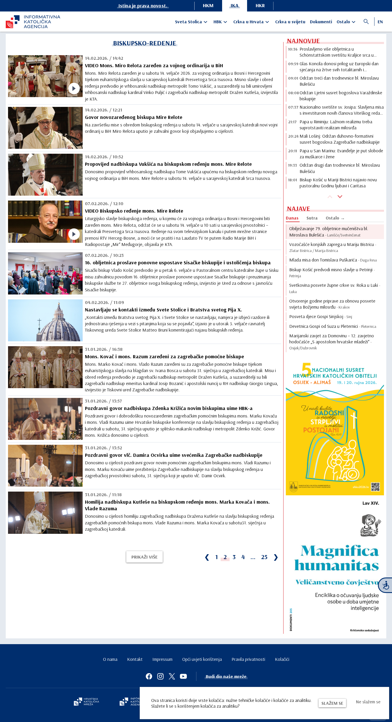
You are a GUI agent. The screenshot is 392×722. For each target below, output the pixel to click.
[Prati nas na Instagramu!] (160, 676)
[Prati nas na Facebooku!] (148, 676)
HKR (260, 5)
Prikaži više (144, 557)
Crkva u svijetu (290, 21)
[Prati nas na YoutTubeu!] (183, 676)
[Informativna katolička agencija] (136, 702)
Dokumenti (321, 21)
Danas (292, 218)
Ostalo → (335, 218)
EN (380, 21)
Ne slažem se (368, 701)
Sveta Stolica (188, 21)
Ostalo (343, 21)
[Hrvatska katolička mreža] (86, 702)
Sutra (312, 218)
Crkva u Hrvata (248, 21)
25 (264, 557)
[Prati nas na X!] (171, 676)
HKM (208, 5)
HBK (218, 21)
